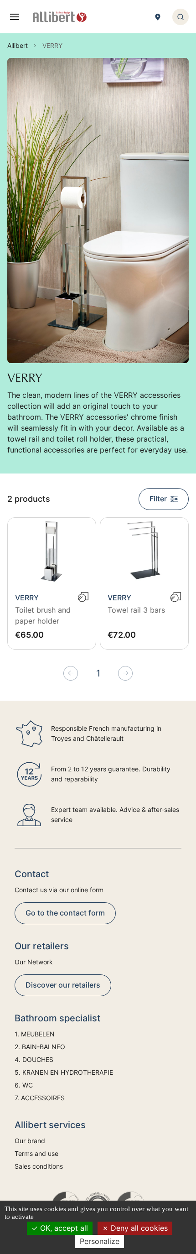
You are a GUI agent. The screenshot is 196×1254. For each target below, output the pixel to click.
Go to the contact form (65, 912)
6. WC (24, 1085)
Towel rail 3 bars (136, 609)
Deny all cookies (138, 1228)
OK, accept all (63, 1228)
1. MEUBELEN (35, 1034)
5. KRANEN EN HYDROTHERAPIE (64, 1072)
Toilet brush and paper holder (43, 615)
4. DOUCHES (34, 1059)
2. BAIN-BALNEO (40, 1047)
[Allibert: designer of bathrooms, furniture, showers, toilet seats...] (60, 16)
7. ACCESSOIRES (40, 1098)
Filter (158, 498)
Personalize (99, 1241)
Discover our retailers (63, 984)
